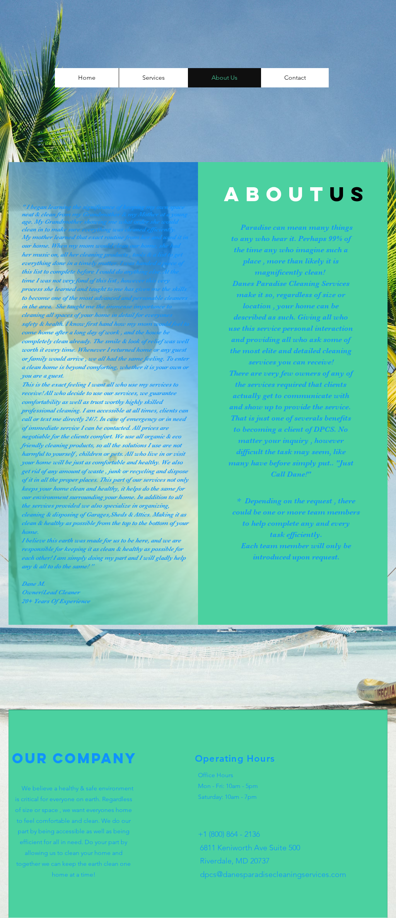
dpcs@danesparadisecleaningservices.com (272, 874)
